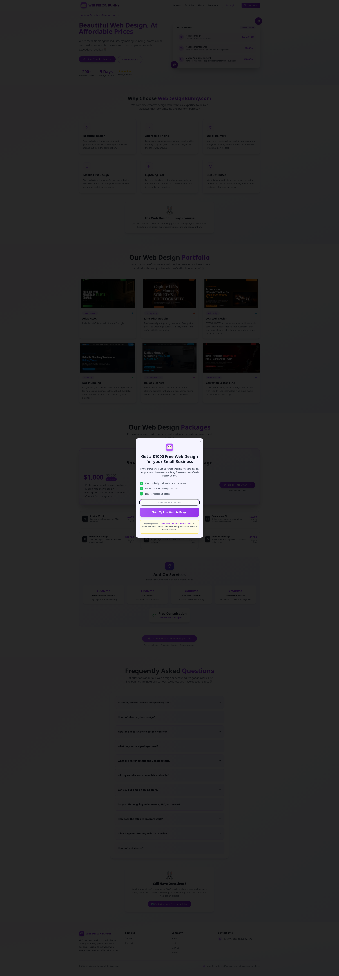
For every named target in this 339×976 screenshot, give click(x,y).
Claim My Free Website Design (169, 512)
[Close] (200, 441)
